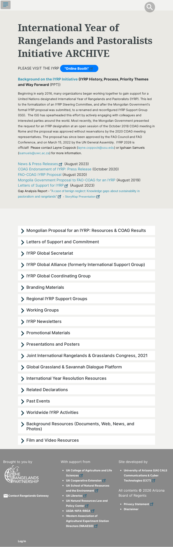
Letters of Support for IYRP (41, 185)
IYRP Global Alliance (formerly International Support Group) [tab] (85, 264)
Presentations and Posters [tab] (53, 344)
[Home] (22, 467)
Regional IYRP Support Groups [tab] (56, 298)
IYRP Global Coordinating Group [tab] (58, 275)
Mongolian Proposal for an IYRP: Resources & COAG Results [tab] (86, 230)
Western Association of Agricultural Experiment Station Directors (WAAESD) (87, 521)
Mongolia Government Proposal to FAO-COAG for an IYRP (66, 180)
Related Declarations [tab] (47, 389)
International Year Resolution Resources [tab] (66, 378)
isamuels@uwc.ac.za (34, 153)
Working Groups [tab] (42, 310)
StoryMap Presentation (80, 196)
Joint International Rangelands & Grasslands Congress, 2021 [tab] (86, 355)
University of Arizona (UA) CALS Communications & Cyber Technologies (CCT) (145, 475)
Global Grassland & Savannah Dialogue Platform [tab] (74, 366)
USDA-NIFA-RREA (78, 510)
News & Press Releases (38, 164)
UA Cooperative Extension (83, 480)
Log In (22, 541)
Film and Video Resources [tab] (52, 440)
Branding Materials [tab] (45, 287)
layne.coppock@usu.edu (96, 148)
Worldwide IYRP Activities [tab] (52, 412)
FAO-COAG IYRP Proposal (39, 174)
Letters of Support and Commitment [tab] (62, 241)
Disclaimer (131, 509)
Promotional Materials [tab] (48, 332)
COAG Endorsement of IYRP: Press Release (54, 169)
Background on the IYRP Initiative (48, 79)
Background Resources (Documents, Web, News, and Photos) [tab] (80, 426)
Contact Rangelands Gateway (28, 495)
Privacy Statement (136, 504)
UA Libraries (74, 495)
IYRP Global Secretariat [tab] (49, 253)
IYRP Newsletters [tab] (44, 321)
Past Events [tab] (38, 401)
